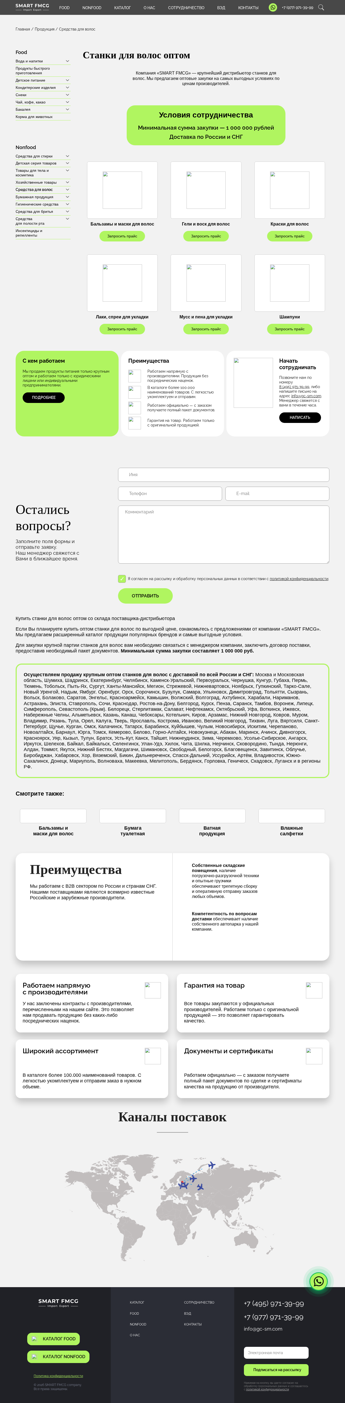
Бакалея (23, 109)
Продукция (44, 29)
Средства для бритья (34, 211)
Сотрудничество (186, 8)
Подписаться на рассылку (277, 1370)
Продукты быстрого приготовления (33, 70)
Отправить (145, 595)
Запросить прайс (122, 236)
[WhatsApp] (318, 1281)
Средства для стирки (34, 156)
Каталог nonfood (64, 1356)
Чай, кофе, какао (31, 102)
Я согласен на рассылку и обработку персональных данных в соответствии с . (228, 579)
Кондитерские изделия (36, 87)
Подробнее (44, 397)
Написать (300, 417)
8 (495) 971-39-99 (294, 387)
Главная (23, 29)
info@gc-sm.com (306, 396)
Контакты (248, 8)
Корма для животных (34, 117)
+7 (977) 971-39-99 (297, 7)
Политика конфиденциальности (58, 1376)
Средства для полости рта (30, 221)
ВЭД (221, 8)
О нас (149, 8)
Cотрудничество (199, 1302)
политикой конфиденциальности (299, 579)
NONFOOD (91, 8)
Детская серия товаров (36, 163)
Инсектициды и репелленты (29, 232)
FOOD (64, 8)
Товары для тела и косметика (32, 172)
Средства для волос (34, 189)
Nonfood (138, 1324)
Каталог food (59, 1338)
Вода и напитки (29, 61)
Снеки (21, 95)
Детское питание (30, 80)
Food (134, 1313)
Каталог (122, 8)
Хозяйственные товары (36, 182)
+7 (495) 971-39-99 (274, 1303)
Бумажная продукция (34, 197)
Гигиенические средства (37, 204)
